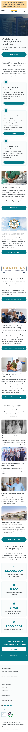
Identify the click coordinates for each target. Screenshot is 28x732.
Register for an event (7, 700)
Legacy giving (5, 687)
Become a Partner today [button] (14, 299)
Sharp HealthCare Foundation (9, 676)
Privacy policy (5, 729)
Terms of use (14, 729)
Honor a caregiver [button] (14, 252)
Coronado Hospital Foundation (9, 671)
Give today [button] (14, 649)
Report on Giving (6, 684)
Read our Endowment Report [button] (14, 397)
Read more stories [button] (14, 539)
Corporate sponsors (6, 690)
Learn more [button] (14, 54)
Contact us (4, 698)
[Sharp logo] (14, 11)
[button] (2, 11)
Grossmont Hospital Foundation (10, 674)
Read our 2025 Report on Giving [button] (14, 348)
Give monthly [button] (14, 655)
